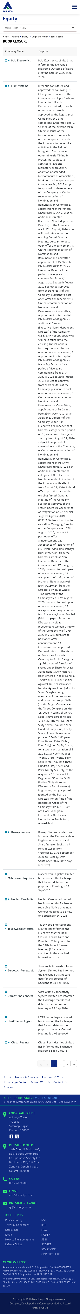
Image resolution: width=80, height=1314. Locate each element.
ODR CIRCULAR (50, 1254)
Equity (25, 36)
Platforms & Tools (52, 1077)
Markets (15, 36)
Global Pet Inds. (20, 1042)
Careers (8, 1087)
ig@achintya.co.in (20, 1207)
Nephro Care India (22, 899)
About (7, 1077)
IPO (44, 1098)
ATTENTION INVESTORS (18, 1098)
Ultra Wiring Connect (20, 996)
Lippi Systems (19, 86)
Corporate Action (40, 36)
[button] (74, 7)
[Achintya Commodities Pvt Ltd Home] (8, 6)
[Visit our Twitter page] (17, 1136)
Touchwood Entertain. (21, 928)
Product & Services (26, 1077)
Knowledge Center (15, 1082)
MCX (44, 1229)
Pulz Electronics (21, 60)
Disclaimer (11, 1229)
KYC (37, 1098)
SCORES (46, 1244)
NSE (43, 1220)
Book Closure (57, 36)
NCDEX (45, 1234)
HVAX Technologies (19, 1021)
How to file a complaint (19, 1239)
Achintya (40, 1299)
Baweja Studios (20, 832)
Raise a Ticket (13, 1244)
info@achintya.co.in (21, 1195)
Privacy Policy (13, 1220)
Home (6, 36)
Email (8, 1234)
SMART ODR (48, 1249)
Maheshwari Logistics (21, 878)
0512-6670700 (18, 1183)
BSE (43, 1225)
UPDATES (53, 1098)
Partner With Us (40, 1082)
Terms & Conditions (17, 1225)
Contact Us (60, 1082)
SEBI (44, 1239)
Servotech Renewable (21, 970)
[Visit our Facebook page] (11, 1136)
